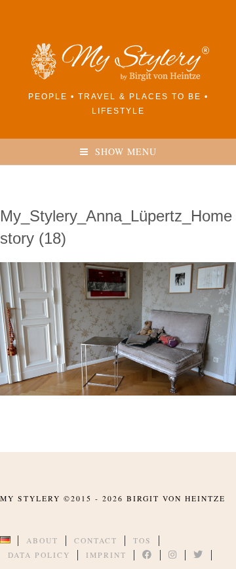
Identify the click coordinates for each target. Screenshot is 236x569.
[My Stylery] (118, 78)
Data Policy (39, 555)
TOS (142, 540)
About (42, 540)
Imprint (106, 555)
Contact (95, 540)
